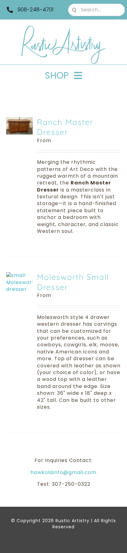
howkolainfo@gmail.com (63, 472)
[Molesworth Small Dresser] (19, 275)
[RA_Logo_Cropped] (63, 27)
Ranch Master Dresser (65, 127)
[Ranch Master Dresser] (19, 120)
